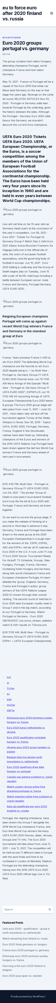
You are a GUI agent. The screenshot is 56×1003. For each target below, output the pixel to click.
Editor (6, 54)
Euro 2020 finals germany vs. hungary (24, 944)
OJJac (10, 688)
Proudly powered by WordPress (27, 996)
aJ (8, 693)
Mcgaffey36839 (11, 37)
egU (9, 699)
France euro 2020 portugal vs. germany (25, 950)
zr (8, 682)
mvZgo (11, 704)
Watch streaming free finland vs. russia (25, 938)
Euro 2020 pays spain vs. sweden (22, 975)
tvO (9, 677)
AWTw (11, 710)
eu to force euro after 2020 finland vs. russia (22, 13)
